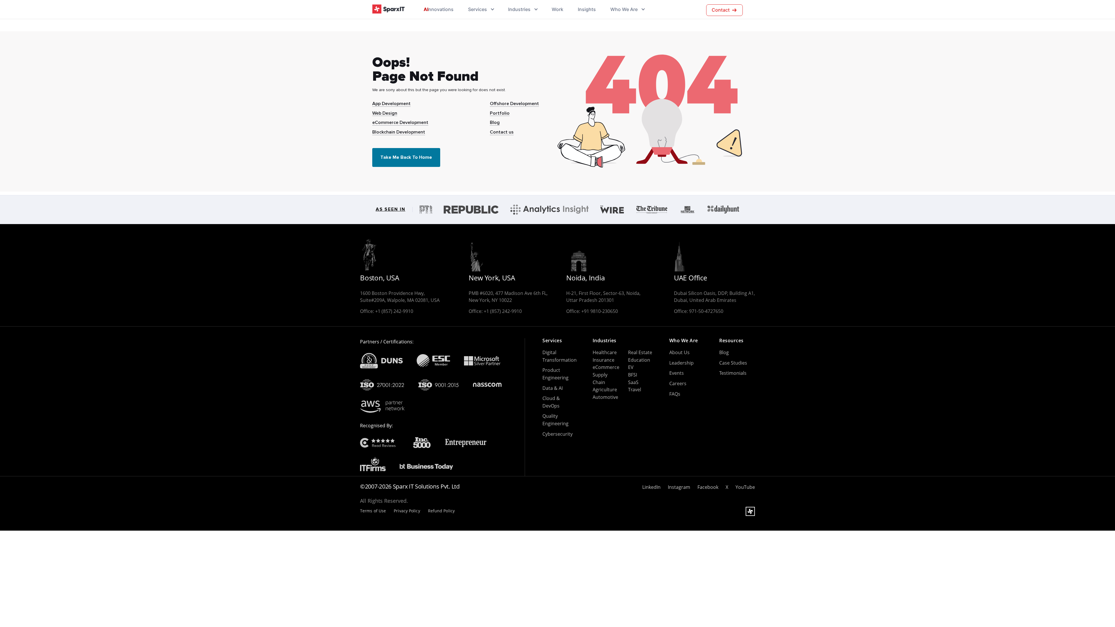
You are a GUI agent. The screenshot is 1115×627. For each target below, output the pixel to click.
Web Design (384, 113)
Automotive (605, 397)
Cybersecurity (557, 434)
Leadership (681, 363)
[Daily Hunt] (723, 209)
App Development (391, 103)
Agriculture (605, 389)
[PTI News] (426, 209)
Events (676, 373)
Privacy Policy (407, 511)
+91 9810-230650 (599, 311)
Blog (495, 122)
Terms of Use (373, 511)
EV (631, 367)
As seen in (390, 209)
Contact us (502, 132)
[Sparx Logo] (388, 9)
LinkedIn (651, 487)
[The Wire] (612, 209)
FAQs (674, 394)
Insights (587, 9)
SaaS (633, 382)
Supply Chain (600, 378)
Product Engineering (555, 374)
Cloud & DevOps (551, 402)
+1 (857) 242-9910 (394, 311)
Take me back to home (406, 157)
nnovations (439, 9)
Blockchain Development (398, 132)
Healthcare (605, 352)
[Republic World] (471, 209)
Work (557, 9)
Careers (677, 383)
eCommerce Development (400, 122)
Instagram (679, 487)
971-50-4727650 (706, 311)
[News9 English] (687, 209)
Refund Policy (441, 511)
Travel (634, 389)
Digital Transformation (559, 356)
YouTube (745, 487)
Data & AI (552, 388)
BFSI (632, 375)
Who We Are (624, 9)
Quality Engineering (555, 420)
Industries (519, 9)
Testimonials (733, 373)
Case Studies (733, 363)
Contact (721, 10)
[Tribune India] (652, 209)
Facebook (707, 487)
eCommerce (606, 367)
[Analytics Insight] (549, 209)
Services (477, 9)
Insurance (603, 360)
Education (639, 360)
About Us (679, 352)
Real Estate (640, 352)
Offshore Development (514, 103)
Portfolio (500, 113)
